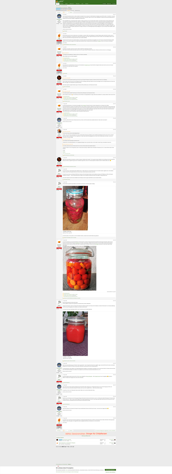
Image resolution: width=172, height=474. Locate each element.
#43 (115, 47)
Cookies (66, 470)
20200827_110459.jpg (67, 356)
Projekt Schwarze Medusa (68, 98)
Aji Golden (84, 105)
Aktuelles (61, 3)
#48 (115, 118)
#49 (115, 129)
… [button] (67, 12)
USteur (65, 232)
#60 (115, 418)
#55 (115, 363)
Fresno (80, 376)
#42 (115, 33)
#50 (115, 157)
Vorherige (58, 12)
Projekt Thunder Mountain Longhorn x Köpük (70, 97)
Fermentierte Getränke (66, 439)
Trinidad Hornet (97, 376)
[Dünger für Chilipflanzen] (96, 434)
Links (82, 3)
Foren (58, 3)
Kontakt (86, 3)
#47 (115, 103)
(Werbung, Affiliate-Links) (86, 435)
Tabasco (99, 41)
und (67, 86)
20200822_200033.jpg (67, 231)
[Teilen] (113, 14)
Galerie (66, 3)
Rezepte (68, 440)
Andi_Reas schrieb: (66, 131)
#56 (115, 374)
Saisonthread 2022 (66, 96)
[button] (64, 4)
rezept (73, 10)
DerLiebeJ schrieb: (66, 91)
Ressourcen (72, 3)
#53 (115, 240)
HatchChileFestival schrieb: (67, 144)
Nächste (71, 12)
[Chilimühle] (75, 434)
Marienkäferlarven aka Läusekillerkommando (70, 99)
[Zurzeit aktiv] (59, 37)
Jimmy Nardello (89, 376)
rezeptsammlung (77, 10)
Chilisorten (77, 3)
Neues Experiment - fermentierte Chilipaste (67, 442)
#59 (115, 406)
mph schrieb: (65, 52)
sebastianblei (59, 10)
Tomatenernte (77, 242)
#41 (115, 14)
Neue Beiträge (58, 5)
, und (70, 44)
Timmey (112, 443)
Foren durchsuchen (64, 5)
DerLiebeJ (60, 440)
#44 (115, 63)
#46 (115, 89)
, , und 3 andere (69, 360)
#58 (115, 396)
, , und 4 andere (70, 237)
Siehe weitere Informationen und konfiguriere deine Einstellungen (67, 471)
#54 (115, 300)
